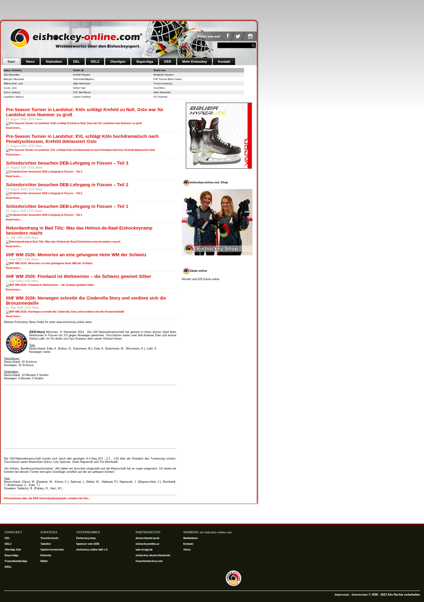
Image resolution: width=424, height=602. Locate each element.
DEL (76, 61)
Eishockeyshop (86, 538)
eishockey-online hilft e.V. (92, 549)
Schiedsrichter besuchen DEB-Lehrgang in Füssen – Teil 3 (67, 163)
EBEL (8, 566)
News (30, 61)
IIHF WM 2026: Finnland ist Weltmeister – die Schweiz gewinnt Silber (78, 276)
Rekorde (45, 555)
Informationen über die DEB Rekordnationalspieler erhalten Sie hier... (47, 498)
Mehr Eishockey (194, 61)
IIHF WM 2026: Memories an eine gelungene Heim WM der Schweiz (76, 254)
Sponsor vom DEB (87, 543)
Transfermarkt (49, 538)
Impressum (342, 594)
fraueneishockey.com (149, 561)
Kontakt (224, 61)
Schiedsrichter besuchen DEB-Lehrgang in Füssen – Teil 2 (67, 184)
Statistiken (54, 61)
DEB (167, 61)
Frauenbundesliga (16, 561)
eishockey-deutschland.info (153, 555)
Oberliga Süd (13, 549)
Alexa (187, 549)
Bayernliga (144, 61)
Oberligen (117, 61)
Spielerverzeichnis (52, 549)
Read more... (14, 127)
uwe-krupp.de (144, 549)
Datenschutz (360, 594)
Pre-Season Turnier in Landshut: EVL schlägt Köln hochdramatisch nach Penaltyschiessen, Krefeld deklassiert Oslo (82, 139)
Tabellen (45, 543)
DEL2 (95, 61)
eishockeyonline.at (148, 543)
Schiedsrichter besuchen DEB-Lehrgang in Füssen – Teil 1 (67, 206)
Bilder (44, 561)
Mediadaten (190, 538)
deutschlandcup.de (148, 538)
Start (11, 61)
